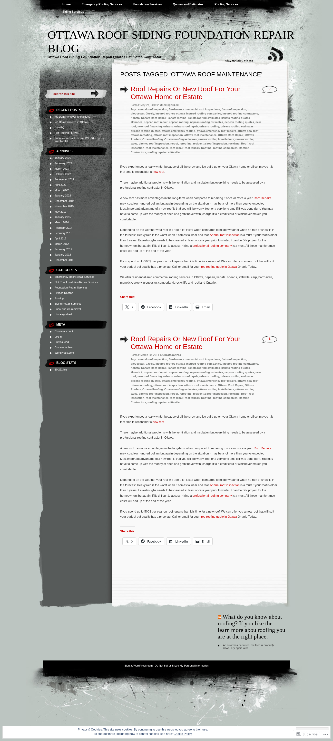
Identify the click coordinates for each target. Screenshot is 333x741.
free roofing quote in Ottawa (219, 266)
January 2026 (63, 157)
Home (66, 4)
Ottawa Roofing (152, 139)
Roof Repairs (262, 198)
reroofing (186, 143)
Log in (58, 336)
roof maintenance (157, 147)
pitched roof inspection (154, 143)
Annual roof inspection (225, 235)
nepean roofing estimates (206, 122)
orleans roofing (209, 126)
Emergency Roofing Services (102, 4)
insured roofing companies (203, 113)
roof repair (176, 147)
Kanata (135, 117)
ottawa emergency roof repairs (216, 130)
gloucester (137, 113)
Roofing (59, 298)
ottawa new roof (247, 130)
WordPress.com (64, 352)
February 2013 (63, 233)
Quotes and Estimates (188, 4)
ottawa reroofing (141, 135)
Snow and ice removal (68, 309)
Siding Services (73, 11)
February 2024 (63, 163)
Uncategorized (63, 314)
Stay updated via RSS (239, 60)
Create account (64, 331)
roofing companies (225, 147)
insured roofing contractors (240, 113)
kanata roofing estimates (204, 117)
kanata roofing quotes (235, 117)
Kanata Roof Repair (153, 117)
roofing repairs (156, 152)
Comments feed (64, 347)
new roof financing (149, 126)
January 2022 (63, 195)
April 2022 (60, 184)
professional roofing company (212, 245)
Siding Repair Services (68, 303)
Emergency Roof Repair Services (74, 276)
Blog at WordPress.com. (139, 665)
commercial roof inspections (201, 109)
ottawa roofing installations (216, 139)
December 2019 (64, 200)
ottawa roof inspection (168, 135)
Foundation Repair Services (71, 287)
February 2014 (63, 227)
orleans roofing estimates (237, 126)
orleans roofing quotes (145, 130)
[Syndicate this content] (219, 617)
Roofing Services (226, 4)
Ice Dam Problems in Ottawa (71, 122)
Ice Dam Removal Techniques (72, 116)
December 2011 (64, 259)
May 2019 (60, 211)
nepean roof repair (155, 122)
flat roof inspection (234, 109)
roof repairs (192, 147)
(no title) (59, 127)
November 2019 (64, 206)
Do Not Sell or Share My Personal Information (181, 665)
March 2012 (62, 243)
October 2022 (63, 174)
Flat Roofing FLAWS (66, 132)
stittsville (174, 152)
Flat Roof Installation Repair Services (76, 282)
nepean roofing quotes (239, 122)
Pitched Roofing (64, 292)
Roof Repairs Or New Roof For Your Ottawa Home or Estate (185, 93)
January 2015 (63, 217)
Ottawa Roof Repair (230, 135)
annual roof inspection (152, 109)
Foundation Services (147, 4)
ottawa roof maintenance (200, 135)
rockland (234, 143)
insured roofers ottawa (170, 113)
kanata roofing (177, 117)
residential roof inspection (210, 143)
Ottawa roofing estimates (180, 139)
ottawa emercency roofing (178, 130)
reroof (174, 143)
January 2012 (63, 254)
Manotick (136, 122)
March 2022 (62, 190)
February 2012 (63, 249)
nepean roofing (179, 122)
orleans (168, 126)
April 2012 (60, 238)
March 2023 (62, 168)
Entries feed (62, 341)
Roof (244, 143)
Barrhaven (175, 109)
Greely (150, 113)
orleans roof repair (186, 126)
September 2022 (64, 179)
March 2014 (62, 222)
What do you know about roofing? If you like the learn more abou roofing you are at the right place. (251, 627)
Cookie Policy (183, 734)
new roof (158, 172)
